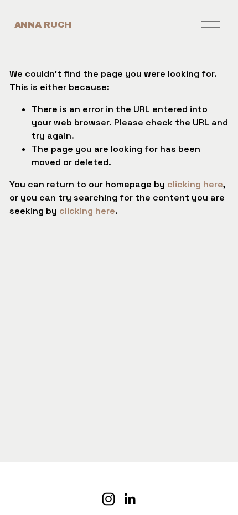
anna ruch (42, 24)
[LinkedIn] (129, 499)
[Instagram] (108, 499)
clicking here (195, 184)
